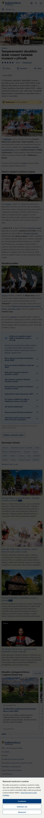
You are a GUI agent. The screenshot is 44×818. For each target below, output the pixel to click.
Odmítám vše (22, 807)
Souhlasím (22, 801)
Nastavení (22, 812)
